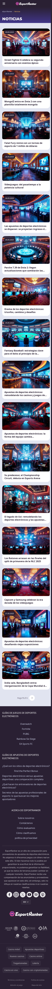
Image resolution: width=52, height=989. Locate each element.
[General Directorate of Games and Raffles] (11, 928)
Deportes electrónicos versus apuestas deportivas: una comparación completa (22, 777)
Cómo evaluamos (26, 828)
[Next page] (32, 698)
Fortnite (26, 728)
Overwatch (26, 723)
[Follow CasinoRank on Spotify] (36, 894)
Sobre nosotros (26, 818)
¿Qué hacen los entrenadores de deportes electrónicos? (24, 786)
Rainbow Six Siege (26, 738)
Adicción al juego (16, 985)
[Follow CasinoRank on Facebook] (9, 894)
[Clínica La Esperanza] (26, 936)
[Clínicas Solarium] (17, 936)
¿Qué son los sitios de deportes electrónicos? (26, 766)
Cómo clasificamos (26, 833)
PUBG (26, 733)
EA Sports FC (26, 743)
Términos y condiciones (16, 980)
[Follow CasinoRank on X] (23, 894)
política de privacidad (26, 838)
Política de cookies (37, 980)
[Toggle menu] (4, 3)
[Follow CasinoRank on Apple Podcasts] (42, 894)
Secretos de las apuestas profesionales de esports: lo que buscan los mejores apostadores (24, 796)
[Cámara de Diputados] (28, 928)
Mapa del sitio (37, 985)
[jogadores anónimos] (43, 928)
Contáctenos (26, 823)
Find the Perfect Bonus (26, 771)
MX (24, 902)
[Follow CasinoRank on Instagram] (16, 894)
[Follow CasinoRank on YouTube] (29, 894)
